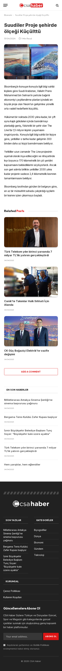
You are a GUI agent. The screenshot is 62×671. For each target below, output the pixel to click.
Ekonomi (8, 15)
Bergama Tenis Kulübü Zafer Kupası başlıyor (30, 417)
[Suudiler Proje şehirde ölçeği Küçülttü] (31, 61)
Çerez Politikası (11, 591)
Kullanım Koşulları (12, 597)
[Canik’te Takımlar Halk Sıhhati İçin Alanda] (31, 282)
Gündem (38, 548)
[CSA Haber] (31, 5)
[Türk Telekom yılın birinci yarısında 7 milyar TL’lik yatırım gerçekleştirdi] (31, 232)
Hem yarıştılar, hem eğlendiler (22, 464)
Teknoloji (39, 555)
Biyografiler (40, 530)
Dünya (37, 536)
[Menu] (5, 5)
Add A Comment (31, 371)
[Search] (57, 5)
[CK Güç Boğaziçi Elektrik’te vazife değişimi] (31, 331)
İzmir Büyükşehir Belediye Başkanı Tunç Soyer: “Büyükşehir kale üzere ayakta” (12, 563)
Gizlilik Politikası (41, 645)
